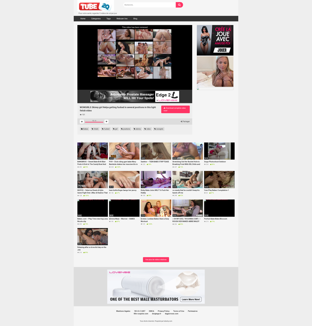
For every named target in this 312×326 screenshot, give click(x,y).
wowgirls (159, 129)
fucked (106, 129)
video (148, 129)
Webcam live (122, 18)
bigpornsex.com (171, 314)
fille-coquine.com (141, 314)
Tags (109, 18)
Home (82, 18)
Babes (85, 129)
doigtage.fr (156, 314)
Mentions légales (123, 311)
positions (126, 129)
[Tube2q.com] (95, 6)
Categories (96, 18)
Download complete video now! (175, 109)
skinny (138, 129)
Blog (135, 18)
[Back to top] (304, 318)
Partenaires (193, 311)
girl (116, 129)
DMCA (151, 311)
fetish (95, 129)
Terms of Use (178, 311)
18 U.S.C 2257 (139, 311)
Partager (186, 121)
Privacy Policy (163, 311)
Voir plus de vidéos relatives (156, 260)
